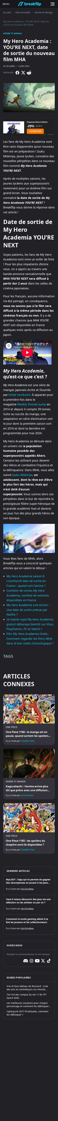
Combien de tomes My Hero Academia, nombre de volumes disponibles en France (27, 595)
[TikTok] (48, 960)
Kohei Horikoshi (19, 395)
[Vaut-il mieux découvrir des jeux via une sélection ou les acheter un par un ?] (29, 905)
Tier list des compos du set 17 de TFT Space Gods (27, 996)
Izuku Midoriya (22, 475)
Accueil (7, 12)
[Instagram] (31, 960)
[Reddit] (29, 72)
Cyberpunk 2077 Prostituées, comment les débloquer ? (27, 1013)
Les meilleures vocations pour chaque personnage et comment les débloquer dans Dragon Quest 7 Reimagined (28, 1004)
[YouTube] (37, 960)
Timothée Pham (27, 741)
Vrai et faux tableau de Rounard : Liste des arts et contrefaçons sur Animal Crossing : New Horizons (27, 988)
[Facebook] (17, 72)
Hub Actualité (22, 12)
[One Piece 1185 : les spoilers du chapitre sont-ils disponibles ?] (29, 828)
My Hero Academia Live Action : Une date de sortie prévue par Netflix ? (28, 609)
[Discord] (25, 960)
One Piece (11, 727)
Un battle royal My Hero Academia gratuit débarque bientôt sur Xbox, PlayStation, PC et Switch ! (30, 624)
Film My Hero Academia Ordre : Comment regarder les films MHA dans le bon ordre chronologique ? (29, 638)
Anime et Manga (44, 12)
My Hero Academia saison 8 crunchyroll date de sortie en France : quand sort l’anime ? (26, 581)
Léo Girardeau (26, 795)
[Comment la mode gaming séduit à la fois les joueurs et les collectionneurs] (29, 924)
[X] (23, 72)
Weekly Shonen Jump (31, 404)
